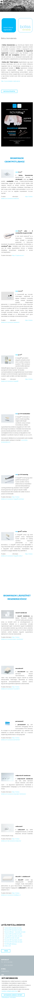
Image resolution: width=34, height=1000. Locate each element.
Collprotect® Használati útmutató (13, 936)
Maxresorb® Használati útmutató (13, 930)
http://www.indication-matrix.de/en (10, 81)
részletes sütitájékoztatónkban (10, 991)
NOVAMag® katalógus (10, 944)
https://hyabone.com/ (18, 255)
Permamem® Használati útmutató (13, 942)
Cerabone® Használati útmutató (13, 928)
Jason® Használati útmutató (11, 938)
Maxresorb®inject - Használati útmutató (14, 932)
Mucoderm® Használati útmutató (13, 940)
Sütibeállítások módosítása (9, 997)
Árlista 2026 (7, 946)
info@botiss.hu (5, 971)
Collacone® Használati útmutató (13, 934)
